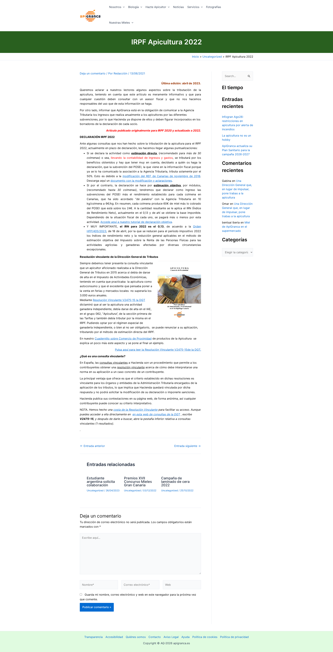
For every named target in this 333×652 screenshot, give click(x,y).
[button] (123, 7)
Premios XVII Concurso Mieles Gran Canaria (138, 481)
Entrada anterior (92, 445)
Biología (133, 7)
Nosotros (115, 7)
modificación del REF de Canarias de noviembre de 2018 (161, 176)
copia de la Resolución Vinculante (135, 409)
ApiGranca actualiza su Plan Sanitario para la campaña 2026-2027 (237, 150)
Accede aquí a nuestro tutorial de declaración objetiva (136, 222)
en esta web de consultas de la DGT (156, 414)
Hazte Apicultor (156, 7)
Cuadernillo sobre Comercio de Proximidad (123, 338)
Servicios (193, 7)
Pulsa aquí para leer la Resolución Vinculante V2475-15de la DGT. (158, 349)
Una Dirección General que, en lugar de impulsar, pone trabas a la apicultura (237, 189)
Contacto (154, 637)
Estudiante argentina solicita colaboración (101, 481)
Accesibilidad (114, 637)
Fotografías (213, 7)
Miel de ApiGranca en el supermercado (236, 226)
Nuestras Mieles (119, 22)
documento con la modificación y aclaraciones (141, 180)
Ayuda (185, 637)
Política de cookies (204, 637)
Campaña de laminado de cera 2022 (175, 481)
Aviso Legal (171, 637)
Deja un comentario (92, 73)
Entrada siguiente (187, 445)
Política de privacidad (234, 637)
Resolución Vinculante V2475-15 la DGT (119, 300)
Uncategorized (95, 490)
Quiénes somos (136, 637)
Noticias (178, 7)
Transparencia (93, 637)
